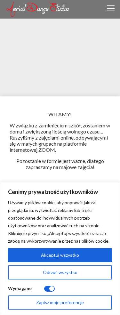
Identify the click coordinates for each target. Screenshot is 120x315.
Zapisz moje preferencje (60, 302)
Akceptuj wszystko (60, 255)
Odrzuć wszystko (60, 272)
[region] (60, 248)
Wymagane (20, 288)
